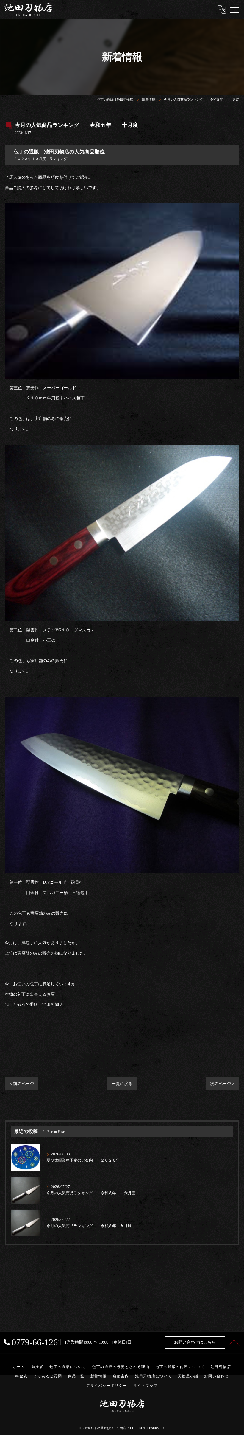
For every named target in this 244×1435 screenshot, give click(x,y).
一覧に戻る (122, 1083)
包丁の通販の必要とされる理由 (121, 1367)
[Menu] (234, 9)
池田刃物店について (153, 1376)
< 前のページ (22, 1083)
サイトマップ (145, 1385)
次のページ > (222, 1083)
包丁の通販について (67, 1367)
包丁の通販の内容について (180, 1367)
